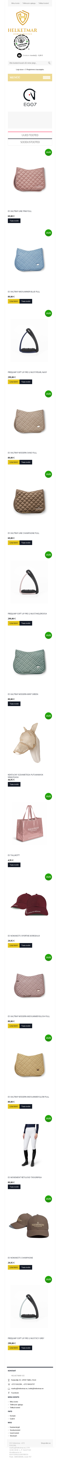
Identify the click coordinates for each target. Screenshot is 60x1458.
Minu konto (15, 3)
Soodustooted (30, 142)
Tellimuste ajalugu (29, 3)
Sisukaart (13, 1436)
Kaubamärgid (15, 1427)
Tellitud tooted (43, 3)
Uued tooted (30, 135)
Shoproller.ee (46, 1443)
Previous (10, 103)
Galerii (12, 1419)
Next (49, 103)
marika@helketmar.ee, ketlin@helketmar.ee (27, 1388)
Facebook (15, 1393)
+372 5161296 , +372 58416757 (23, 1384)
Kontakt (13, 1416)
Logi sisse (20, 69)
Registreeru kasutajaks (35, 69)
